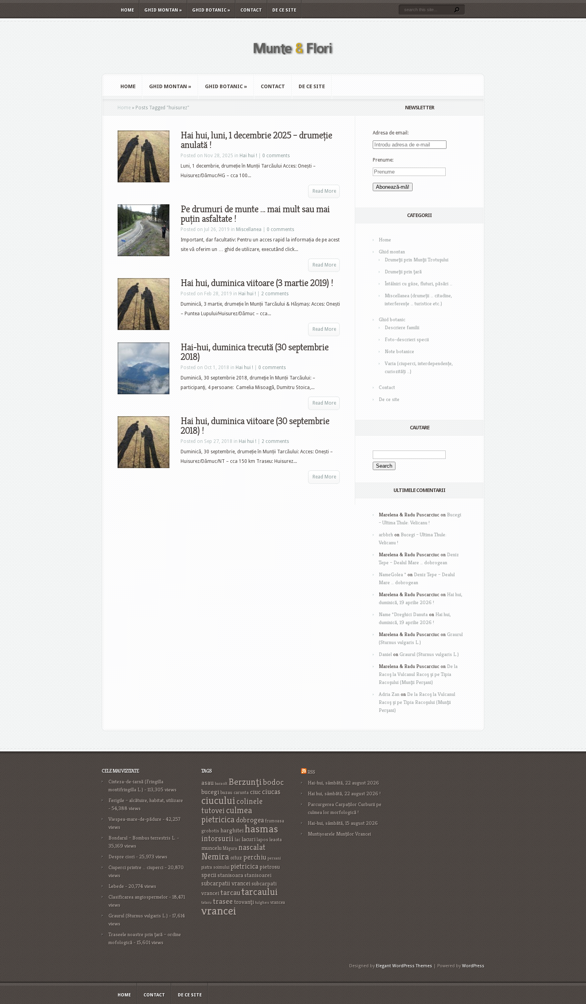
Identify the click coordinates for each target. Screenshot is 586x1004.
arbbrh (386, 534)
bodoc (273, 782)
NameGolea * (392, 574)
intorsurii (217, 839)
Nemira (215, 856)
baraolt (221, 783)
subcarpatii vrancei (225, 883)
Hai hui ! (248, 155)
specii (208, 875)
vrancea (277, 902)
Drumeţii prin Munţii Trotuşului (416, 259)
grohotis (210, 831)
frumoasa (274, 821)
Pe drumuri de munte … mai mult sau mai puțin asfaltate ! (255, 214)
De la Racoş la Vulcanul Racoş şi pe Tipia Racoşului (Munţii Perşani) (418, 674)
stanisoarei (257, 875)
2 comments (275, 293)
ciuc (255, 792)
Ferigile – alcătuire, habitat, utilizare (145, 800)
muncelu (211, 848)
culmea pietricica (226, 815)
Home (127, 10)
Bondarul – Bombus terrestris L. (142, 837)
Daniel (385, 654)
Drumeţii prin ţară (403, 271)
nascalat (251, 847)
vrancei (218, 910)
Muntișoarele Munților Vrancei (339, 833)
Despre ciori (121, 856)
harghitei (232, 830)
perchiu (254, 857)
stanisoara (230, 875)
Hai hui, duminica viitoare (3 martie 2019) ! (257, 283)
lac (237, 839)
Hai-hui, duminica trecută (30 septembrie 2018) (254, 352)
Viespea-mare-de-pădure (134, 819)
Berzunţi (245, 782)
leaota (275, 839)
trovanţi (244, 901)
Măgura (230, 848)
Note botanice (399, 351)
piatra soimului (215, 867)
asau (207, 783)
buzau (226, 792)
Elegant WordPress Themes (404, 965)
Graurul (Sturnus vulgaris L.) (429, 654)
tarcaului (260, 891)
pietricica (244, 866)
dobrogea (250, 819)
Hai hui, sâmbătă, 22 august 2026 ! (344, 793)
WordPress (473, 965)
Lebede (116, 886)
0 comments (276, 155)
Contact (251, 10)
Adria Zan (389, 694)
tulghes (262, 902)
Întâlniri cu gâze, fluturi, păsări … (418, 283)
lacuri (249, 839)
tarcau (230, 892)
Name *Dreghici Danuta (403, 614)
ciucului (218, 800)
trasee (223, 901)
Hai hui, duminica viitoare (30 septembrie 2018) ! (255, 426)
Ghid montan (163, 10)
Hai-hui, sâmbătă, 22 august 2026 (343, 782)
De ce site (284, 10)
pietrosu (270, 866)
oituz (236, 857)
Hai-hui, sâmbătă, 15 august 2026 (343, 823)
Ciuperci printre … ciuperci (135, 867)
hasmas (261, 829)
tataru (206, 902)
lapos (262, 839)
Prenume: (383, 160)
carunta (241, 792)
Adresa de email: (391, 133)
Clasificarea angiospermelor (138, 896)
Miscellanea (249, 229)
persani (274, 858)
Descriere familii (402, 327)
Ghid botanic (211, 10)
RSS (311, 772)
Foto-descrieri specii (407, 339)
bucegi (210, 792)
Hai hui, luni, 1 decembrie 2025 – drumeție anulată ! (256, 140)
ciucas (271, 791)
